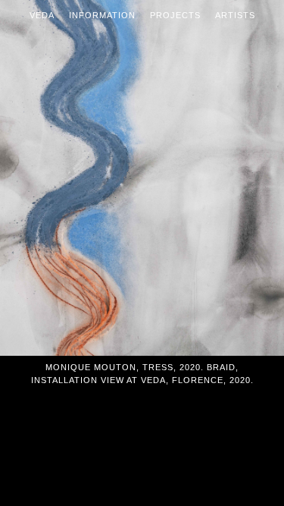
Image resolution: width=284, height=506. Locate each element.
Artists (235, 15)
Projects (175, 15)
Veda (42, 15)
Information (102, 15)
